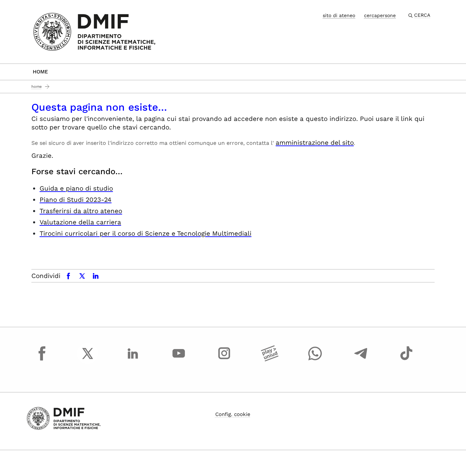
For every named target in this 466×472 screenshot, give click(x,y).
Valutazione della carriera (80, 222)
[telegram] (361, 359)
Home (40, 72)
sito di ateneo (339, 15)
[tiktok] (406, 359)
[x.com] (87, 359)
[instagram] (224, 359)
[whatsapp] (315, 359)
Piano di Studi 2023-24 (76, 200)
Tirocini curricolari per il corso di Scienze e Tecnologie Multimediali (145, 233)
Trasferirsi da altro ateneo (81, 211)
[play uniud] (269, 359)
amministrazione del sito (315, 143)
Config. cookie (232, 414)
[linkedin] (133, 359)
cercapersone (380, 15)
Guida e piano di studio (76, 188)
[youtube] (178, 359)
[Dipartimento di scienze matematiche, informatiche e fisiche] (94, 31)
